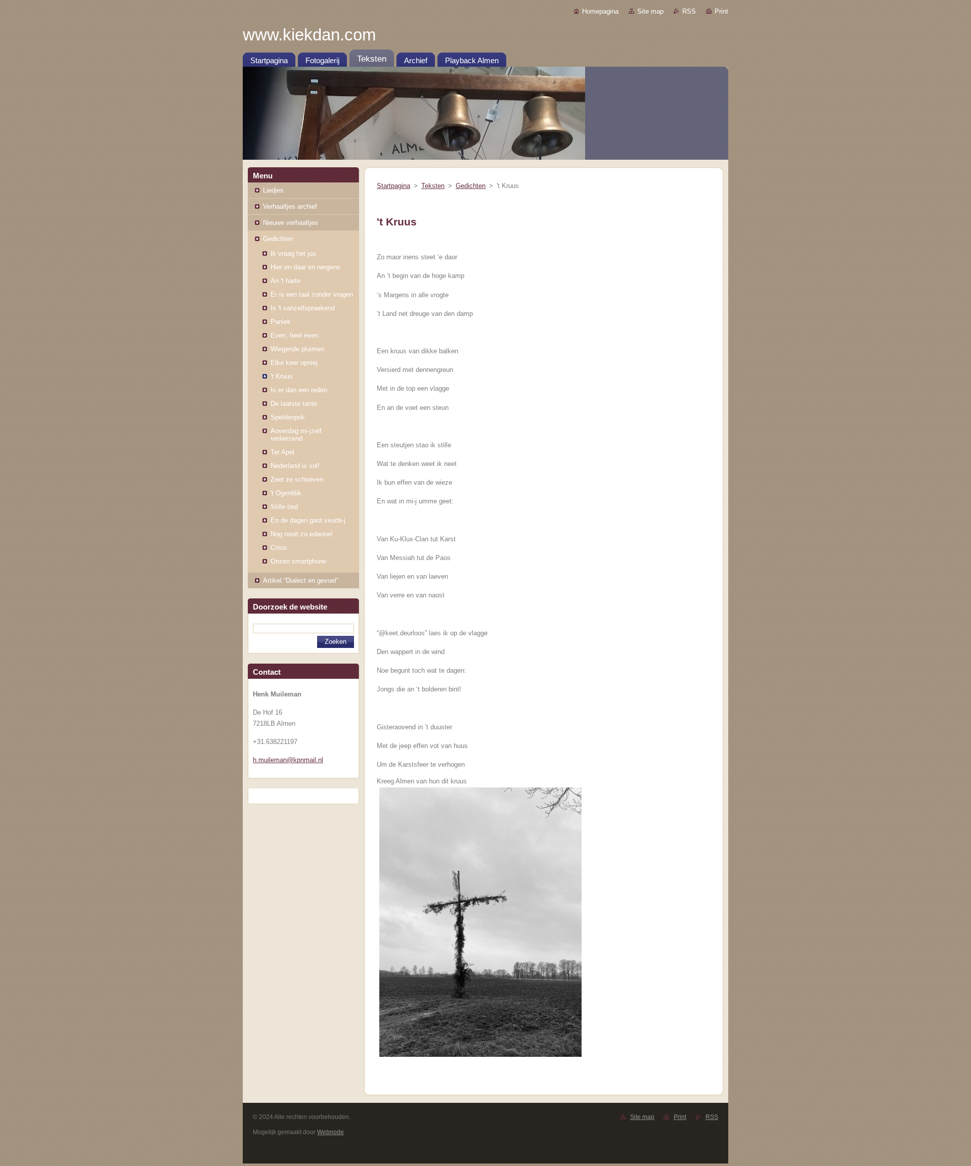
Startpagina (393, 186)
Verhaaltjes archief (290, 206)
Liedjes (273, 190)
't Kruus (282, 376)
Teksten (433, 186)
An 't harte (285, 281)
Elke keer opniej (294, 362)
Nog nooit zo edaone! (302, 534)
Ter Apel (282, 452)
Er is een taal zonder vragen (312, 294)
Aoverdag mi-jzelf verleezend (296, 434)
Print (721, 11)
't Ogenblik (286, 493)
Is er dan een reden (299, 390)
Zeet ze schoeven (297, 479)
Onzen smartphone (298, 561)
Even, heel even (294, 335)
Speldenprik (288, 417)
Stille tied (284, 506)
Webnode (330, 1132)
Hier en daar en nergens (305, 267)
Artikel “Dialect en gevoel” (300, 580)
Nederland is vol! (295, 466)
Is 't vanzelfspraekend (303, 308)
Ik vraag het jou (293, 253)
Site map (650, 11)
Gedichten (278, 239)
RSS (689, 11)
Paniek (281, 321)
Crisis (279, 547)
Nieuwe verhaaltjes (290, 222)
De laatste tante (294, 403)
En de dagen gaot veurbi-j (308, 520)
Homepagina (600, 11)
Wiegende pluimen (297, 349)
